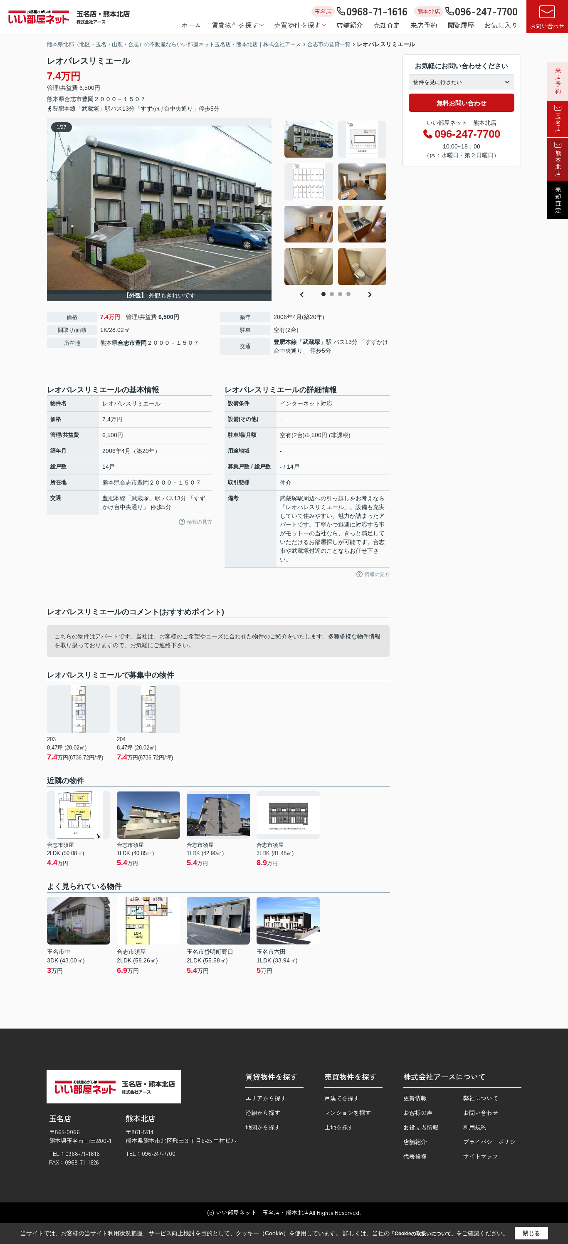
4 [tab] (348, 294)
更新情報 (415, 1098)
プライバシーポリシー (492, 1142)
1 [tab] (323, 294)
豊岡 (88, 99)
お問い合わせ (547, 26)
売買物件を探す (297, 25)
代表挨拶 (415, 1156)
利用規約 (475, 1127)
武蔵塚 (311, 342)
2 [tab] (332, 294)
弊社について (480, 1098)
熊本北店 (558, 163)
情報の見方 (199, 522)
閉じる (531, 1233)
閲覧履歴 (460, 25)
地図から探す (262, 1127)
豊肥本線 (285, 342)
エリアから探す (265, 1098)
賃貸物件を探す (235, 25)
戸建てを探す (341, 1098)
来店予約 (423, 25)
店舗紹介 (349, 25)
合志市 (73, 99)
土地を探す (338, 1127)
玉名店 (558, 123)
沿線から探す (262, 1112)
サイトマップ (480, 1156)
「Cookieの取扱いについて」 (423, 1234)
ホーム (191, 25)
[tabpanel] (336, 203)
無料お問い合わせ (462, 102)
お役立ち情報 (420, 1127)
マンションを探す (347, 1112)
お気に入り (501, 25)
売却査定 (386, 25)
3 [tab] (340, 294)
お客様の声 (417, 1112)
